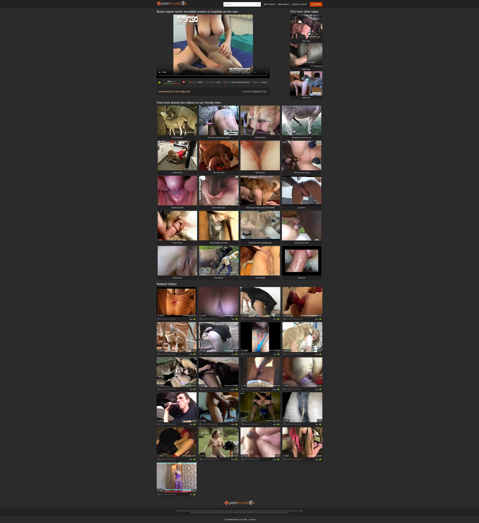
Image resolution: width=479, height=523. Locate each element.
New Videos (283, 4)
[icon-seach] (258, 4)
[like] (159, 82)
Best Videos (269, 4)
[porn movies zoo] (172, 3)
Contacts (252, 520)
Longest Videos (299, 4)
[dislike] (184, 82)
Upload (316, 4)
